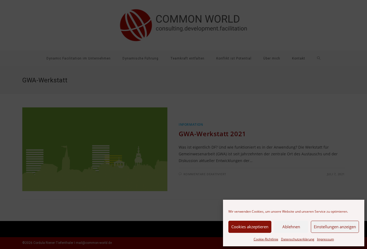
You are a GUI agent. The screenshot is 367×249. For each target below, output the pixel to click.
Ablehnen (291, 226)
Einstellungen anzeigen (335, 226)
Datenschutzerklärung (297, 239)
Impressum (325, 239)
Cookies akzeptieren (249, 226)
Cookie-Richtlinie (266, 239)
